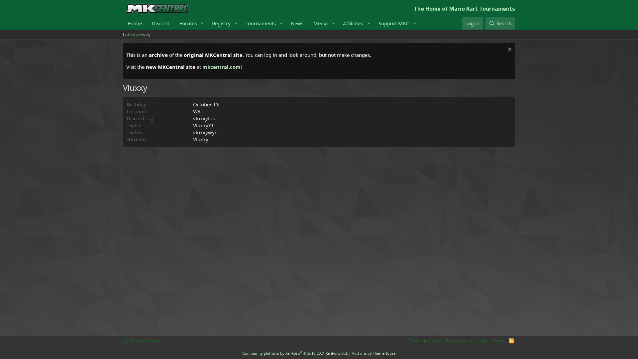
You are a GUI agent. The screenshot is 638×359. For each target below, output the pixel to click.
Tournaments (261, 23)
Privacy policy (459, 341)
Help (482, 341)
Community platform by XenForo (295, 353)
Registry (221, 23)
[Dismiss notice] (509, 50)
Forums (188, 23)
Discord (160, 23)
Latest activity (137, 35)
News (297, 23)
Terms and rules (425, 341)
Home (135, 23)
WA (197, 111)
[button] (202, 23)
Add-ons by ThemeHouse (373, 353)
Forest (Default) (144, 341)
